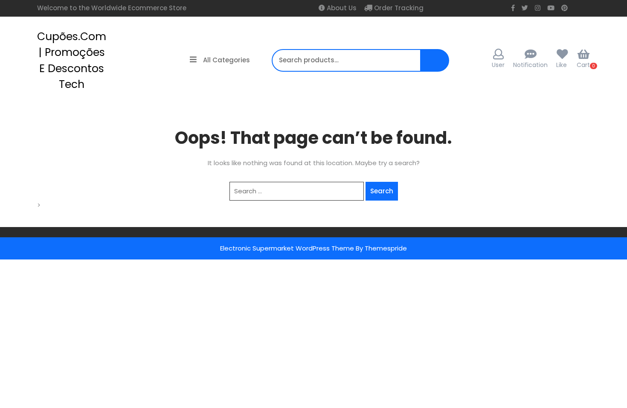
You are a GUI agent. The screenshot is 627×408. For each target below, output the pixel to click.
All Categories (226, 59)
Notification (530, 65)
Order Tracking (398, 7)
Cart (583, 65)
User (498, 65)
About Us (341, 7)
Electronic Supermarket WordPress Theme (287, 248)
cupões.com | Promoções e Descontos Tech (71, 60)
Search (434, 64)
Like (561, 65)
